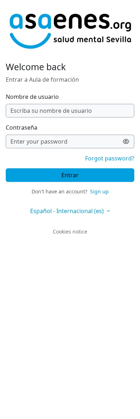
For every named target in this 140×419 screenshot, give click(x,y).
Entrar (70, 175)
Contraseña (21, 127)
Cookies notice (70, 231)
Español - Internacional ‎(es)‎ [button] (67, 211)
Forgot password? (109, 158)
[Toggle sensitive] (126, 141)
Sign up (99, 191)
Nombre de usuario (32, 97)
